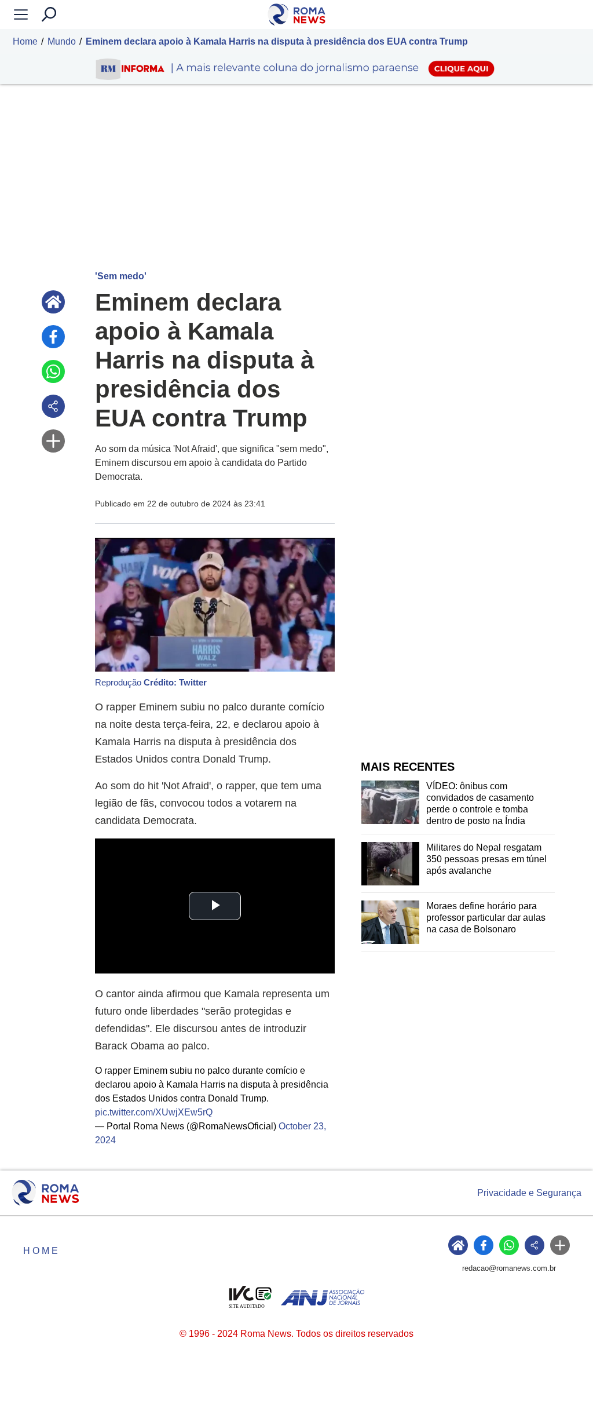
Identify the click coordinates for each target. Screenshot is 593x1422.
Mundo (61, 41)
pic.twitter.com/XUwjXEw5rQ (154, 1112)
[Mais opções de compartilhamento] (53, 441)
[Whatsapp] (53, 371)
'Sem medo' (121, 276)
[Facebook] (53, 336)
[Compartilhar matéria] (53, 406)
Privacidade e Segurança (529, 1193)
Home (25, 41)
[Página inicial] (53, 301)
